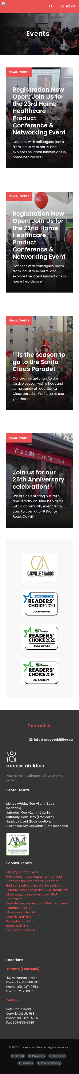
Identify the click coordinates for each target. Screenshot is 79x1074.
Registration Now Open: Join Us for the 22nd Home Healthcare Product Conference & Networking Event (39, 235)
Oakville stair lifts (18, 917)
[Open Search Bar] (51, 6)
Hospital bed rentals (20, 930)
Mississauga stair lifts (21, 912)
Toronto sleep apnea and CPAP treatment (37, 890)
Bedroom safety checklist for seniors (33, 885)
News (12, 72)
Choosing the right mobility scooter (32, 881)
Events (24, 72)
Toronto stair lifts (18, 908)
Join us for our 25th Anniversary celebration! (38, 479)
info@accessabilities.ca (53, 739)
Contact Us (39, 726)
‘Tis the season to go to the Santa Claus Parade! (39, 362)
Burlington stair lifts (20, 921)
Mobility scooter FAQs (22, 872)
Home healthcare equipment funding (34, 876)
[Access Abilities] (18, 6)
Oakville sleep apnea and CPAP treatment (37, 903)
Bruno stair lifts (17, 926)
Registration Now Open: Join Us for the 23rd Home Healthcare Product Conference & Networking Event (39, 111)
